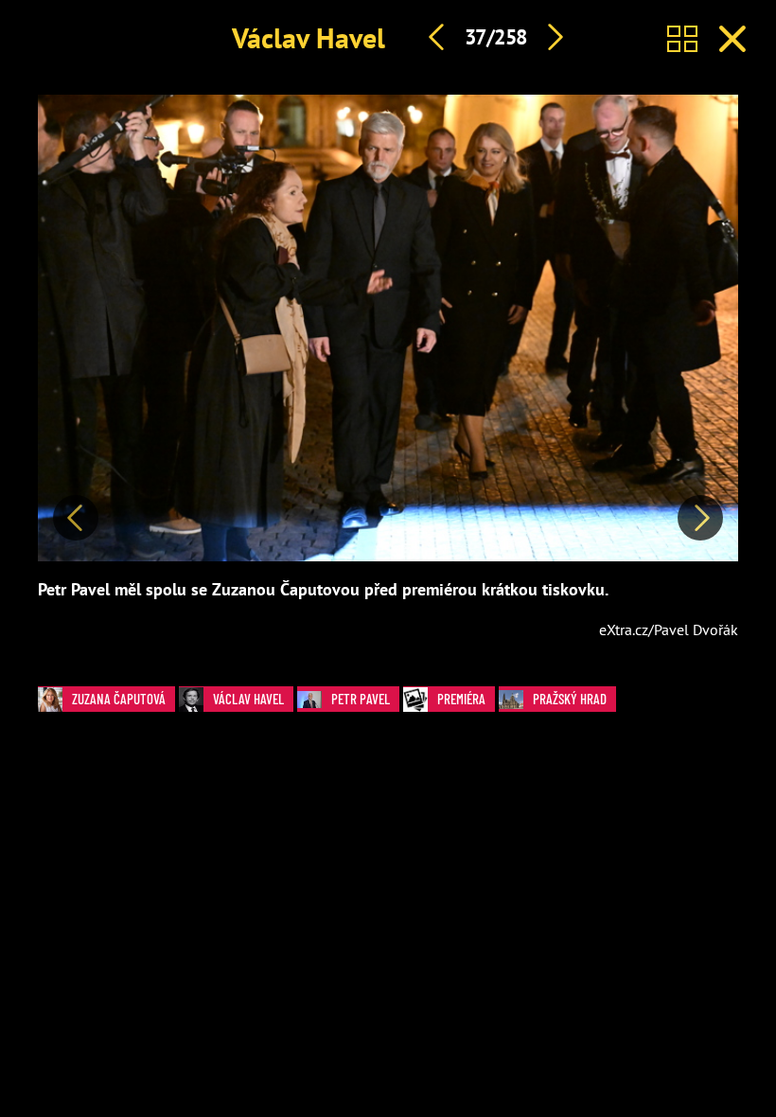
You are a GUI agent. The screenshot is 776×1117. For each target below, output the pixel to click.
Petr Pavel (360, 698)
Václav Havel (308, 37)
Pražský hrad (570, 698)
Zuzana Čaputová (119, 698)
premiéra (461, 698)
